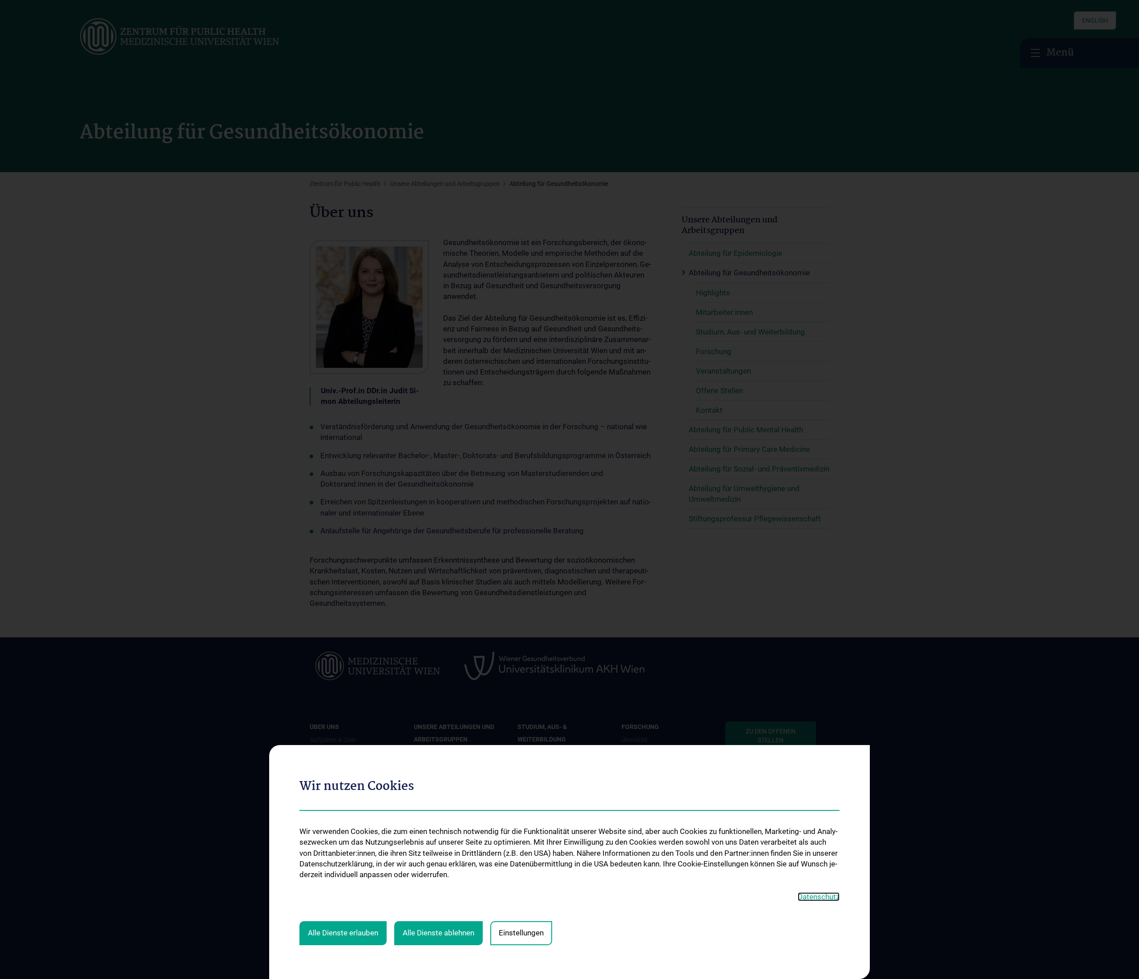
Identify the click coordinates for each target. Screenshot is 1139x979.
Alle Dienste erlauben (343, 932)
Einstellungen (521, 932)
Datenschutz (819, 896)
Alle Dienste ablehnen (438, 932)
